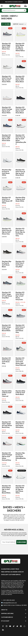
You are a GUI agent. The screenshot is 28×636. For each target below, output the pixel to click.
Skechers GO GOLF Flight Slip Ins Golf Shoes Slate (6, 137)
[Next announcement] (26, 2)
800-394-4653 (11, 600)
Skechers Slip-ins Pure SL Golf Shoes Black (7, 264)
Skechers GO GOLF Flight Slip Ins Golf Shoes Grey (6, 46)
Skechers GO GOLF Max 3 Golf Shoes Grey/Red (20, 264)
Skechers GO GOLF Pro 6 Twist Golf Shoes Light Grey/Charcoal (21, 361)
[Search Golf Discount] (24, 10)
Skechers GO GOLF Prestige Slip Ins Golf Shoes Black (21, 110)
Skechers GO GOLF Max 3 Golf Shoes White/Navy (20, 424)
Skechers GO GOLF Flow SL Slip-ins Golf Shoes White (7, 79)
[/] (14, 6)
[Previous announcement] (2, 2)
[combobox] (14, 10)
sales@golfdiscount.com (10, 602)
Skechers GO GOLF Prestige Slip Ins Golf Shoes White (7, 110)
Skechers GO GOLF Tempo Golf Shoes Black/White (6, 327)
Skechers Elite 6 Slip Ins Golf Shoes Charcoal (7, 393)
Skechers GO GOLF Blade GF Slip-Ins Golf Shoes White (20, 489)
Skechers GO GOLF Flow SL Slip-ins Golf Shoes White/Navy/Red (21, 139)
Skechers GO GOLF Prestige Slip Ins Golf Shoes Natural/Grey (7, 456)
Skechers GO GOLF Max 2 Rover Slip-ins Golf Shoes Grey (20, 232)
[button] (1, 6)
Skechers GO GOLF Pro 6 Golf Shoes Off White (7, 200)
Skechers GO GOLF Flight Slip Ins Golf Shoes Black (20, 79)
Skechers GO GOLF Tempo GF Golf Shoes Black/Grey (7, 424)
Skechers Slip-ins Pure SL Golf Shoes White (7, 172)
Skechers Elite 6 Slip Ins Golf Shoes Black (20, 392)
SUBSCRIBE (21, 542)
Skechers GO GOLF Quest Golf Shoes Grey (6, 360)
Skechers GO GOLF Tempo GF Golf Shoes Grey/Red (7, 295)
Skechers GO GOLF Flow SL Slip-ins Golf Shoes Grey (7, 231)
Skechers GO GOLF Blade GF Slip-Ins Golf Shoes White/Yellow (20, 47)
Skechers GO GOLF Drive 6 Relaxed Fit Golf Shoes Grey (20, 328)
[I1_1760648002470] (14, 630)
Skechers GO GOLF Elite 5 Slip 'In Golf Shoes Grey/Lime (20, 296)
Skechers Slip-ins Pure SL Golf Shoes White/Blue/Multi (21, 456)
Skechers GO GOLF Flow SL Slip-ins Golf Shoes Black (20, 172)
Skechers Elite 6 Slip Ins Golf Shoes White (20, 199)
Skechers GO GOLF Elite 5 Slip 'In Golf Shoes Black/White (6, 489)
